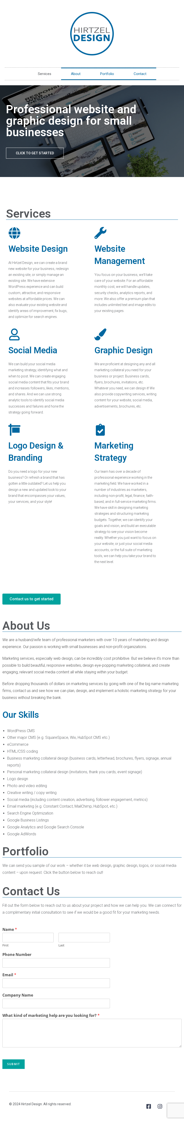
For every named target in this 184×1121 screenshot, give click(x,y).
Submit (13, 1064)
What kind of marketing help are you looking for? (51, 1015)
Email (9, 974)
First (5, 945)
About (75, 74)
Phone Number (16, 954)
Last (61, 945)
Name (9, 929)
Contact (140, 74)
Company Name (17, 995)
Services (44, 74)
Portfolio (107, 74)
